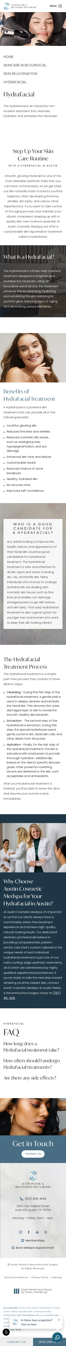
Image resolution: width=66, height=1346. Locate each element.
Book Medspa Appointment (33, 1247)
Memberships (35, 1240)
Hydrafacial (15, 82)
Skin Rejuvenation (20, 74)
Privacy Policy (40, 1278)
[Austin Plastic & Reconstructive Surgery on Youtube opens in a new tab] (37, 1232)
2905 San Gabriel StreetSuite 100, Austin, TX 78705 (33, 1208)
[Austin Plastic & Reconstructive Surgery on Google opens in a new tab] (46, 1232)
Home (9, 57)
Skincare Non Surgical (25, 65)
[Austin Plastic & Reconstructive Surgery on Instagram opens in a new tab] (20, 1232)
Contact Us (33, 1154)
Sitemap (57, 1278)
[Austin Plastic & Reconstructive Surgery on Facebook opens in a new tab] (29, 1232)
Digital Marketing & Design (36, 1291)
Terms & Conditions (16, 1278)
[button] (6, 1332)
